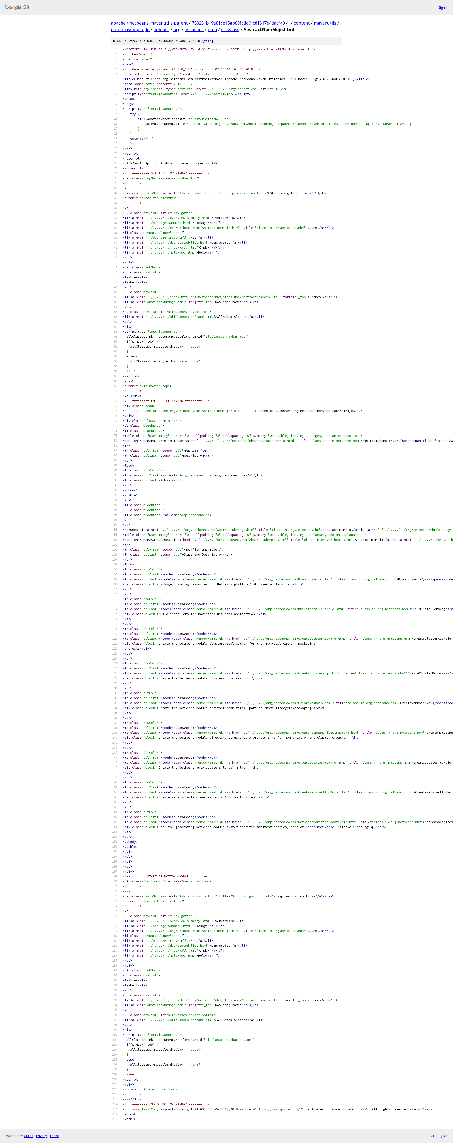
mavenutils (325, 23)
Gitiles (28, 1136)
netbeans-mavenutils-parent (159, 23)
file (207, 41)
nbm (212, 29)
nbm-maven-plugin (130, 29)
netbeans (194, 29)
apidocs (161, 29)
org (176, 29)
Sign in (443, 7)
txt (433, 1136)
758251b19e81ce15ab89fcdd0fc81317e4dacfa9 (238, 23)
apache (118, 23)
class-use (230, 29)
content (302, 23)
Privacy (41, 1136)
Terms (54, 1136)
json (444, 1136)
